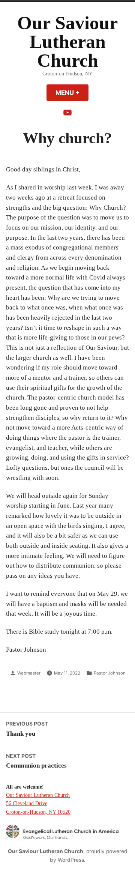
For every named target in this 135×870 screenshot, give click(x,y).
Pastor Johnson (110, 673)
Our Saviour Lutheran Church (67, 42)
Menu (72, 92)
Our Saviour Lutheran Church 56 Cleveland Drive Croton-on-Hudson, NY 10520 (38, 803)
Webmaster (28, 673)
